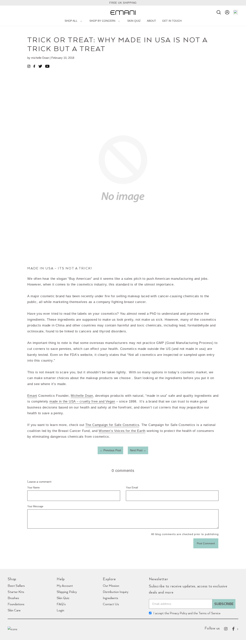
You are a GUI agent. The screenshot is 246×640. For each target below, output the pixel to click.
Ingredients (110, 598)
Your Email (132, 487)
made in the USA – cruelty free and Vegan (82, 401)
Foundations (16, 604)
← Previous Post (110, 450)
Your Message (35, 506)
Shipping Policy (67, 591)
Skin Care (14, 610)
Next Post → (138, 450)
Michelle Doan (82, 396)
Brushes (13, 598)
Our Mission (111, 585)
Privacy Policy (178, 613)
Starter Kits (16, 591)
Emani (32, 396)
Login (60, 610)
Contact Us (111, 604)
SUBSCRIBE (224, 604)
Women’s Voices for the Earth (122, 431)
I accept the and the (186, 613)
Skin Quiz (63, 598)
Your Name (33, 487)
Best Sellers (16, 585)
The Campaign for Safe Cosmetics (112, 425)
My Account (65, 585)
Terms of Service (209, 613)
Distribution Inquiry (115, 591)
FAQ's (61, 604)
